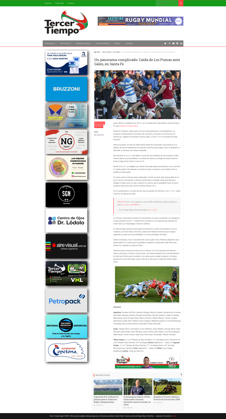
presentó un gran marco (128, 126)
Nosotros (48, 3)
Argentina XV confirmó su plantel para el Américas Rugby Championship (106, 399)
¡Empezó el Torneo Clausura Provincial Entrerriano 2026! (166, 398)
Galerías (129, 43)
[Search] (180, 3)
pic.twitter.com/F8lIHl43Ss (131, 204)
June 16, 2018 (152, 210)
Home (98, 52)
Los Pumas (117, 52)
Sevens (117, 43)
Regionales (50, 43)
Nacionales (65, 43)
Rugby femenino (103, 43)
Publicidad (59, 3)
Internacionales (83, 43)
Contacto (71, 3)
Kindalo (174, 416)
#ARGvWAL (121, 202)
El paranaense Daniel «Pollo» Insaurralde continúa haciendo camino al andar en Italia (137, 401)
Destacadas (107, 52)
